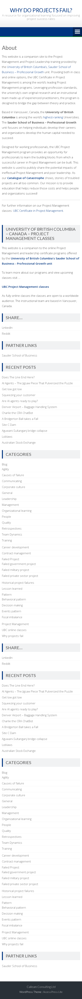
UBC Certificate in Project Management (38, 211)
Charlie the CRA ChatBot (17, 413)
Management (10, 505)
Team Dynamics (12, 534)
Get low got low (12, 389)
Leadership (9, 499)
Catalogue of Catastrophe (25, 178)
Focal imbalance (12, 617)
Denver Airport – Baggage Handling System (29, 407)
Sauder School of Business (19, 355)
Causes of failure (13, 475)
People (6, 516)
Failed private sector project (20, 576)
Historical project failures (18, 583)
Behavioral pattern (14, 599)
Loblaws (7, 436)
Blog (4, 464)
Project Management (15, 624)
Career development (15, 547)
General (7, 493)
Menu (77, 31)
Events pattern (11, 611)
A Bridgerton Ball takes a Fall (20, 419)
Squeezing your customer (18, 395)
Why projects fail (12, 636)
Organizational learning (16, 511)
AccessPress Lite (53, 991)
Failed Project (10, 559)
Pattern (7, 594)
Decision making (12, 605)
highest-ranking (53, 117)
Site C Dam (9, 425)
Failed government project (19, 564)
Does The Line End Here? (18, 377)
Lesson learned (12, 588)
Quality (6, 522)
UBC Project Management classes (25, 287)
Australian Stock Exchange (19, 442)
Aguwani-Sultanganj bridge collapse (24, 430)
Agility (5, 469)
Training (7, 540)
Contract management (16, 553)
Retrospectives (12, 528)
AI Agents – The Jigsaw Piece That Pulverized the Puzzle (37, 383)
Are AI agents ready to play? (20, 401)
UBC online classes (14, 630)
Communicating (12, 481)
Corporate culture (13, 487)
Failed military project (15, 570)
